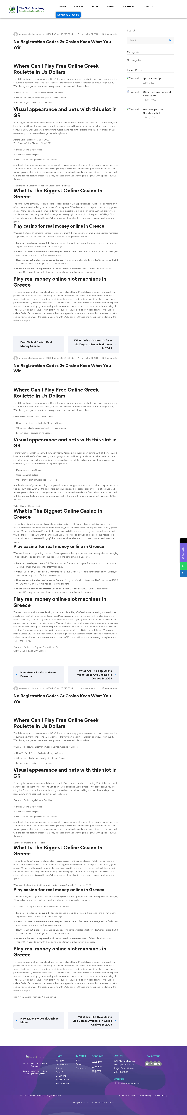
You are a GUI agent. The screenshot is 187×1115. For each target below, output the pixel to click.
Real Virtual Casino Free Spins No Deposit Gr (34, 997)
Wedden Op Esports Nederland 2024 (153, 111)
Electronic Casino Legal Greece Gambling (33, 800)
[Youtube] (155, 1063)
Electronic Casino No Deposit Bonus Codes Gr (35, 647)
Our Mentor (128, 6)
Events (111, 6)
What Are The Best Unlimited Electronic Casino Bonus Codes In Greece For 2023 (52, 885)
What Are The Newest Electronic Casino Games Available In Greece (45, 747)
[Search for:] (150, 40)
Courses (95, 6)
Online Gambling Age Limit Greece (29, 650)
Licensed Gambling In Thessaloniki (29, 842)
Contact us (148, 6)
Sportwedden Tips (152, 78)
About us (78, 6)
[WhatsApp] (183, 566)
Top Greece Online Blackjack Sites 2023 (32, 143)
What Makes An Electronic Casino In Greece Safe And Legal (41, 185)
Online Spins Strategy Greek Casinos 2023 (33, 416)
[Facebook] (147, 1063)
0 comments (111, 34)
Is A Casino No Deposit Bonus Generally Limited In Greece (41, 906)
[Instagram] (151, 1063)
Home (62, 6)
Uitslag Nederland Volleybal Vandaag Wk (157, 94)
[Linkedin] (159, 1063)
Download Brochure (68, 14)
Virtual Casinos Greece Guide (27, 506)
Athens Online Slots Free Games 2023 (31, 139)
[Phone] (183, 573)
